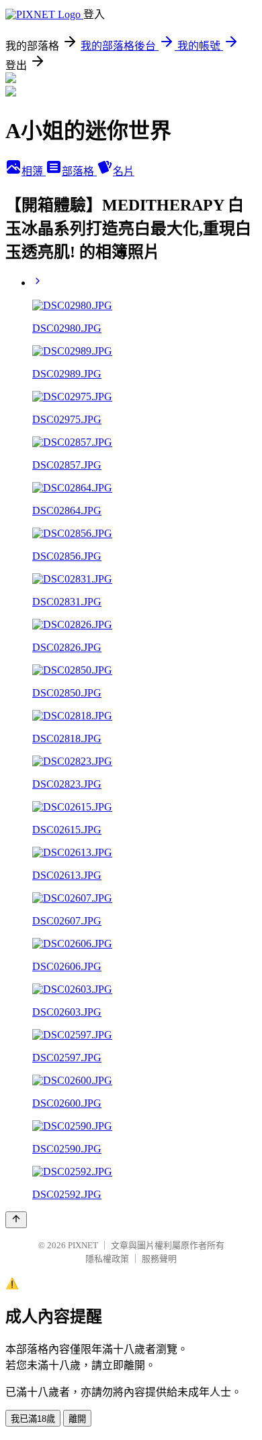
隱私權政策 (107, 1259)
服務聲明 (159, 1259)
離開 (77, 1419)
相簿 (33, 171)
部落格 (79, 171)
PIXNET (83, 1245)
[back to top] (16, 1219)
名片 (123, 171)
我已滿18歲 (33, 1419)
